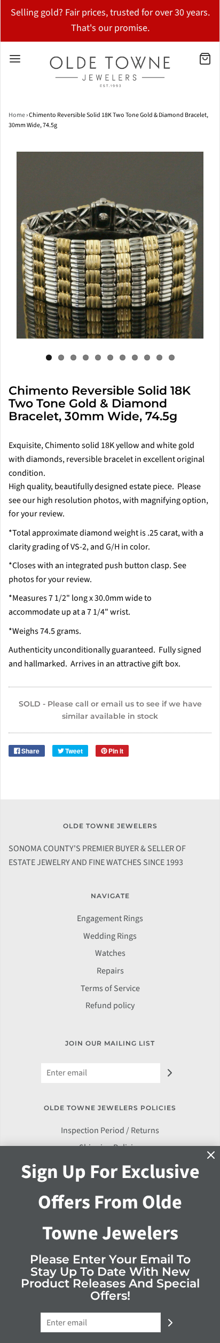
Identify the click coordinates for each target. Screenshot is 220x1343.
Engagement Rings (110, 918)
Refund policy (110, 1005)
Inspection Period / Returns (110, 1130)
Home (17, 115)
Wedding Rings (110, 936)
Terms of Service (110, 988)
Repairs (110, 971)
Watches (110, 953)
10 (159, 357)
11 (172, 357)
